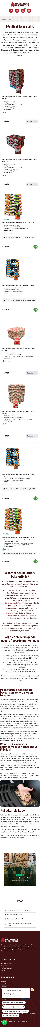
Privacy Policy (22, 1021)
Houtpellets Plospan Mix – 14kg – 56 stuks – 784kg (18, 537)
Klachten (3, 970)
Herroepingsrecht (6, 968)
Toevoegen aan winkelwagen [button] (35, 247)
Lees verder (31, 121)
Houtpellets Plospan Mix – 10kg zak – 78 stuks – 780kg (19, 222)
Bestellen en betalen (7, 963)
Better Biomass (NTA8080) (14, 603)
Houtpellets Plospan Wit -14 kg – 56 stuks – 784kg (18, 474)
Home (2, 19)
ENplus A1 (12, 590)
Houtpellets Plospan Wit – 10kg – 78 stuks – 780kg (18, 285)
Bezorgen (4, 966)
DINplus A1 (9, 613)
